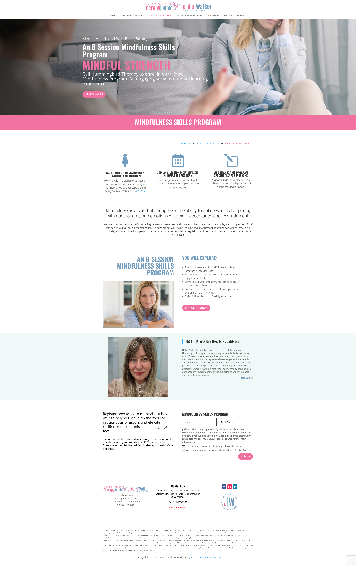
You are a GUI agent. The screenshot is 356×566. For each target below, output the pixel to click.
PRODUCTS (139, 16)
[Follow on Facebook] (224, 486)
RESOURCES (213, 16)
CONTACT (227, 16)
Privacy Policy (214, 557)
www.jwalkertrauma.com (133, 543)
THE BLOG (240, 16)
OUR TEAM (126, 16)
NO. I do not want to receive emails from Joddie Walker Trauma (218, 450)
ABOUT (114, 16)
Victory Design (198, 557)
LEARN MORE (94, 94)
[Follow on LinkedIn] (235, 486)
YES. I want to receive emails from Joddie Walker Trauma (215, 446)
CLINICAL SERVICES (160, 16)
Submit (245, 456)
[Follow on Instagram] (229, 486)
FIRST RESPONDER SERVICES (188, 16)
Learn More (139, 191)
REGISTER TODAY (196, 308)
